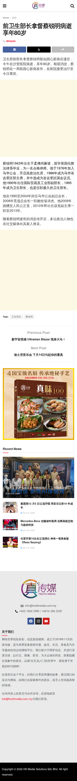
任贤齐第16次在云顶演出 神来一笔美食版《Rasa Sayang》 (45, 540)
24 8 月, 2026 (13, 493)
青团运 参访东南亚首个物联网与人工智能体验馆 (37, 488)
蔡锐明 (29, 316)
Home (6, 17)
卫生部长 (16, 316)
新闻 (14, 17)
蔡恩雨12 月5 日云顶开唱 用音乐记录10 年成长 (47, 505)
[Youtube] (46, 621)
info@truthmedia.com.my (17, 699)
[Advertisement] (38, 118)
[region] (38, 404)
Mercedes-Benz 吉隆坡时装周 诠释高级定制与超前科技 (47, 523)
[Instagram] (38, 621)
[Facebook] (30, 621)
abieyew (11, 41)
